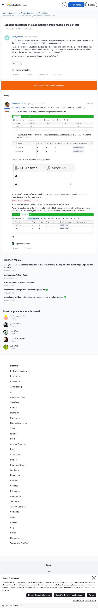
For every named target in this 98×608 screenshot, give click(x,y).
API (49, 571)
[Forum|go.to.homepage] (17, 4)
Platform (14, 365)
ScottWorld (15, 331)
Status (13, 532)
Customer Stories (18, 465)
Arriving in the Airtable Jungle (16, 275)
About (13, 517)
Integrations (15, 376)
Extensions (15, 381)
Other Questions (10, 270)
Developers (15, 491)
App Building (16, 386)
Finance (13, 433)
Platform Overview (18, 371)
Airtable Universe (18, 506)
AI (11, 392)
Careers (13, 522)
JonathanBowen (18, 103)
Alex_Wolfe (14, 346)
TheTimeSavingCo (17, 316)
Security (49, 565)
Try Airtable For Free (19, 543)
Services (14, 485)
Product (13, 407)
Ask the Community (28, 13)
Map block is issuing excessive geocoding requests (24, 290)
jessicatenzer (15, 323)
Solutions (14, 402)
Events (13, 449)
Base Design (9, 278)
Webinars (14, 470)
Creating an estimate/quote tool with (19, 282)
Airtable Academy (18, 444)
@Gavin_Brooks (20, 107)
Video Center (16, 454)
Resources (15, 475)
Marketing (14, 412)
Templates (15, 501)
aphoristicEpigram (17, 338)
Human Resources (18, 423)
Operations (15, 418)
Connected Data (17, 397)
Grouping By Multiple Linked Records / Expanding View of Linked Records (33, 297)
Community (14, 13)
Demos (13, 459)
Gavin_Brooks (17, 36)
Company (14, 511)
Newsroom (15, 538)
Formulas (43, 13)
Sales (12, 428)
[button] (2, 5)
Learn (12, 438)
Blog (12, 527)
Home (4, 13)
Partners (14, 480)
